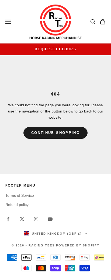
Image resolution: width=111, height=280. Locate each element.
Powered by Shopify (77, 245)
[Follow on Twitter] (22, 219)
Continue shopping (55, 133)
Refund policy (17, 204)
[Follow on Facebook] (8, 219)
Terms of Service (19, 195)
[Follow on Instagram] (36, 219)
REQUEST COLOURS (55, 49)
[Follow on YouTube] (50, 219)
